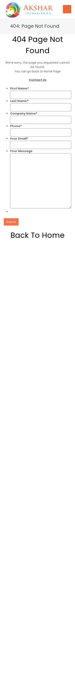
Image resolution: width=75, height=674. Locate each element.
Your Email (19, 138)
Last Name (19, 101)
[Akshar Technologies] (29, 9)
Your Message (21, 151)
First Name (19, 88)
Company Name (23, 113)
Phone (16, 126)
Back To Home (37, 235)
